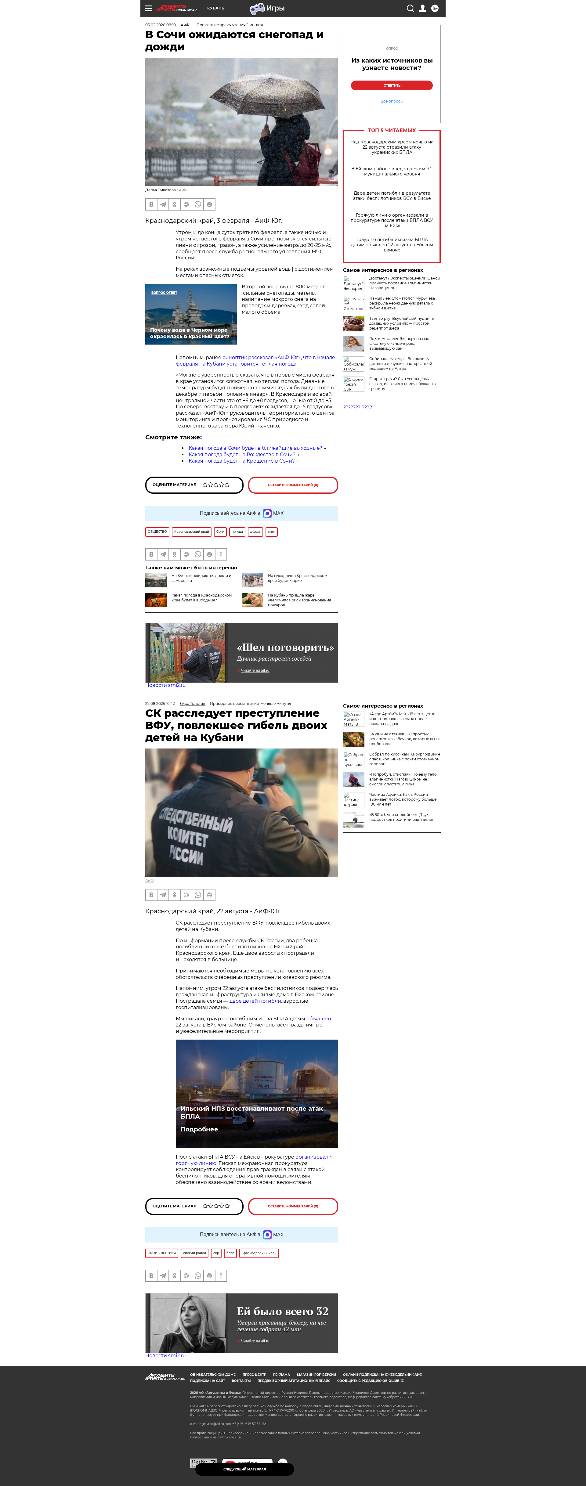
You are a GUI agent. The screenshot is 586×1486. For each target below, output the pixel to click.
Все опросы (392, 101)
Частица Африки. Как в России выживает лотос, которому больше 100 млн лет (402, 799)
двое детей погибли (255, 1001)
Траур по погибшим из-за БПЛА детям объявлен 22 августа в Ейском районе (392, 245)
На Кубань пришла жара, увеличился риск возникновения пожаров (299, 600)
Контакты (241, 1381)
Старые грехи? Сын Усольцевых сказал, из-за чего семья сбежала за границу (403, 384)
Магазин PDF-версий (316, 1375)
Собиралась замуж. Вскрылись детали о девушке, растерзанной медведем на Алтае (400, 363)
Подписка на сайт (207, 1381)
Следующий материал (244, 1469)
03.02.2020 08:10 (160, 25)
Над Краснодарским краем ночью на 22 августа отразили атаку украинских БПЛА (391, 147)
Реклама (281, 1375)
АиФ (183, 190)
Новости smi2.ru (165, 685)
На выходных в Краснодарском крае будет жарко (297, 578)
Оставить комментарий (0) (293, 485)
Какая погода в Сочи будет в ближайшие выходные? (255, 448)
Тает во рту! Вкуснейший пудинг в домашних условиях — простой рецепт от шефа (401, 323)
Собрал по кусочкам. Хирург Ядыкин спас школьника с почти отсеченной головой (404, 759)
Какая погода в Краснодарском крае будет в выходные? (202, 597)
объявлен (318, 1019)
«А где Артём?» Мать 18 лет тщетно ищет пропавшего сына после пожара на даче (402, 719)
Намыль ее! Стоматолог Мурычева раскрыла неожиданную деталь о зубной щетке (402, 303)
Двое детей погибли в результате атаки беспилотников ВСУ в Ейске (392, 196)
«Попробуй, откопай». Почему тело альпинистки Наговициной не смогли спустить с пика (403, 779)
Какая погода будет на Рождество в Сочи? (242, 454)
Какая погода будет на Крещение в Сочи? (242, 461)
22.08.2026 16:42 (160, 703)
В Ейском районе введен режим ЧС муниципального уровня (391, 171)
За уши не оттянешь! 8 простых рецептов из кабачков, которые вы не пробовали (404, 739)
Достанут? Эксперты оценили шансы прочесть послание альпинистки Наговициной (404, 283)
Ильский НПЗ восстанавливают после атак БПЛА (252, 1112)
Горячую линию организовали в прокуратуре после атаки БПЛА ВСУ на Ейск (392, 220)
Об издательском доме (213, 1375)
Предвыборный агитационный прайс (294, 1381)
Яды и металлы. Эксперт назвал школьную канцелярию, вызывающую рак (399, 343)
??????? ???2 (357, 407)
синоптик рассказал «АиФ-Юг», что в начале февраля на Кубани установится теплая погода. (255, 361)
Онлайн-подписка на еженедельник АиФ (382, 1375)
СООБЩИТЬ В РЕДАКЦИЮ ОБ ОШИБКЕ (370, 1381)
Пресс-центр (254, 1375)
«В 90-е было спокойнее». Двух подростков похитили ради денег (401, 817)
